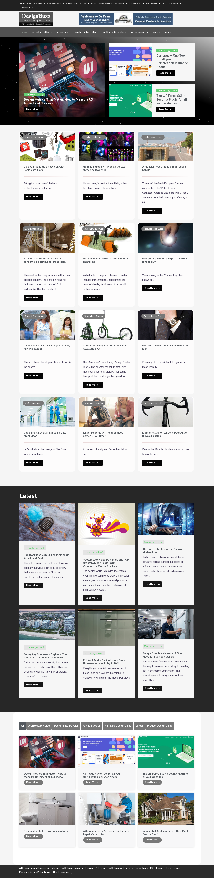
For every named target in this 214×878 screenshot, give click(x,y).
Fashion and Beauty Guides (76, 3)
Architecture (62, 32)
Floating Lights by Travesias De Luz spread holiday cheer (104, 168)
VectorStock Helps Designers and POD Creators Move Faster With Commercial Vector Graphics (106, 563)
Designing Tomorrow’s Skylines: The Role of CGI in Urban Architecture (45, 656)
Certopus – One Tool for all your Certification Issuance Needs (172, 61)
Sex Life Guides (151, 3)
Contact (168, 32)
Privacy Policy (36, 872)
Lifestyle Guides (135, 3)
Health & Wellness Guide (100, 3)
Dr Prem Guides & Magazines (31, 3)
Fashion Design (92, 725)
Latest (139, 725)
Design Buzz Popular (66, 725)
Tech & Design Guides (170, 3)
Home (24, 32)
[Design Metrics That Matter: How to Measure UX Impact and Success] (62, 80)
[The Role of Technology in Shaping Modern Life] (166, 518)
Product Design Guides (85, 32)
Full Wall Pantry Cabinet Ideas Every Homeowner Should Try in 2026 (104, 662)
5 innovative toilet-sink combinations (46, 831)
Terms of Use (148, 868)
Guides (33, 868)
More (155, 32)
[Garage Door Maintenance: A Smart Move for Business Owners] (166, 623)
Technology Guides (40, 32)
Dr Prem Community (74, 868)
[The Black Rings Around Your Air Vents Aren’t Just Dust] (47, 521)
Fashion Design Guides (113, 32)
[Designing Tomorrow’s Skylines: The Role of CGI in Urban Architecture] (47, 624)
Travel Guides (25, 7)
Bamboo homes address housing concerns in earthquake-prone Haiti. (45, 260)
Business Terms (164, 868)
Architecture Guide (39, 725)
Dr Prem (25, 868)
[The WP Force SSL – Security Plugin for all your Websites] (130, 100)
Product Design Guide (159, 725)
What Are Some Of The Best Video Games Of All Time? (103, 434)
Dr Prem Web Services (122, 868)
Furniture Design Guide (118, 725)
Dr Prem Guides (138, 32)
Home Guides (120, 3)
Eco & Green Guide (54, 3)
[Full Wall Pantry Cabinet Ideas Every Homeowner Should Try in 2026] (106, 627)
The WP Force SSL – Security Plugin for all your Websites (171, 99)
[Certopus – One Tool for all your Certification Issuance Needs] (130, 62)
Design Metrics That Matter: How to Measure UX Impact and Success (45, 775)
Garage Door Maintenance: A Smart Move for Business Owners (163, 655)
